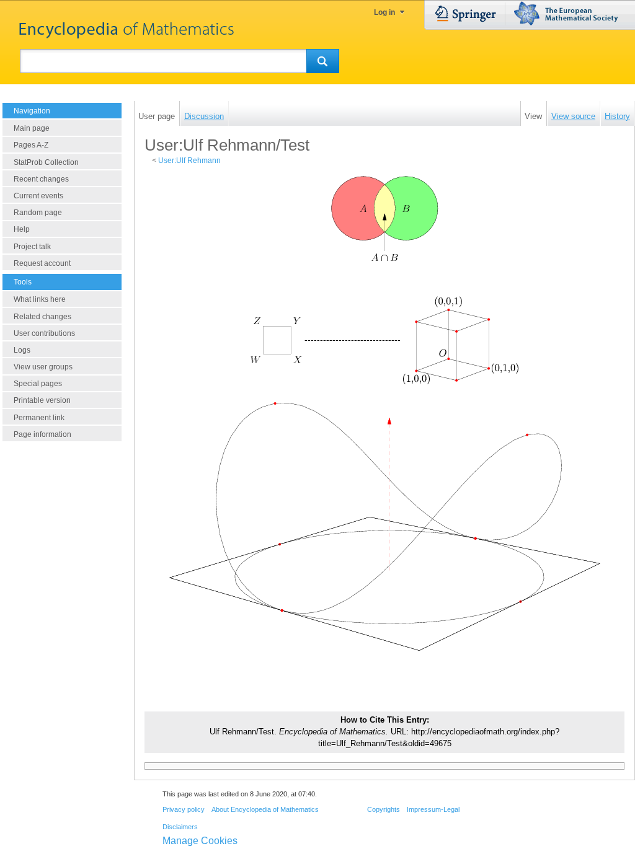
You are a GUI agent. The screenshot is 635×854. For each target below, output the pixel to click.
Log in (384, 12)
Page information (42, 434)
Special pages (38, 383)
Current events (38, 195)
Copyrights (383, 809)
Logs (22, 350)
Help (22, 229)
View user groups (43, 367)
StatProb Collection (46, 162)
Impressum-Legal (433, 809)
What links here (40, 299)
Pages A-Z (31, 145)
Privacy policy (183, 809)
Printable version (42, 400)
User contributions (44, 333)
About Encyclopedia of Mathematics (265, 809)
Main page (32, 128)
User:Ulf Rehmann (189, 160)
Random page (38, 212)
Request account (42, 263)
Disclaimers (180, 826)
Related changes (42, 316)
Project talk (32, 246)
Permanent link (39, 417)
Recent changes (41, 179)
